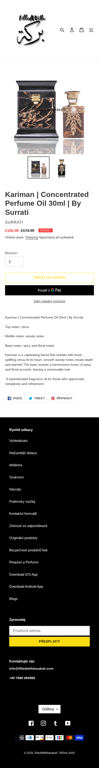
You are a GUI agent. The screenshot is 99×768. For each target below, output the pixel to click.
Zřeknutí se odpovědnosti (28, 526)
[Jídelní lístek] (91, 30)
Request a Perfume (23, 562)
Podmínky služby (22, 501)
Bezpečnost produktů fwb (28, 550)
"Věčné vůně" (66, 753)
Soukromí (16, 477)
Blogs (13, 599)
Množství (11, 253)
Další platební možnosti (49, 301)
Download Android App (26, 586)
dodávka (15, 465)
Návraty (15, 489)
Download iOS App (23, 574)
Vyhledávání (18, 441)
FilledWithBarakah (46, 753)
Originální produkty (23, 538)
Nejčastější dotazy (23, 453)
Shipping (31, 237)
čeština (48, 709)
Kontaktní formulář (23, 513)
